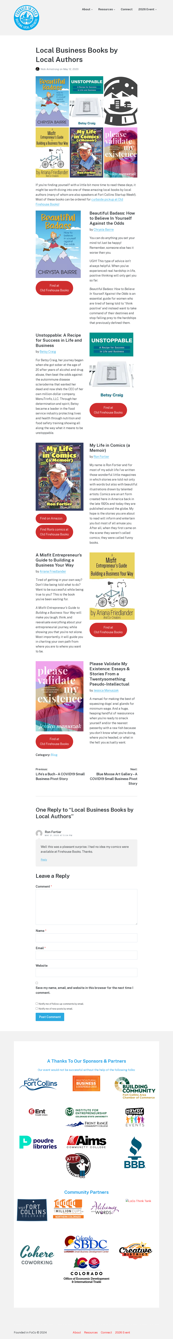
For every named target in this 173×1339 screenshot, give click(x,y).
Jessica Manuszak (106, 690)
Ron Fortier (101, 456)
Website (42, 965)
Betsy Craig (48, 351)
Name (41, 931)
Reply (44, 859)
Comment (44, 886)
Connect (127, 9)
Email (41, 948)
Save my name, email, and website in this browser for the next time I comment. (84, 990)
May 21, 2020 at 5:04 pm (58, 835)
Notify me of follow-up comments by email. (61, 1004)
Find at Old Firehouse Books (108, 410)
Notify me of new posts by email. (56, 1008)
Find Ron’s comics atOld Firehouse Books (54, 532)
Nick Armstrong (50, 69)
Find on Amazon (51, 518)
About (86, 9)
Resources (105, 9)
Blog (54, 755)
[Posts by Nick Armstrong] (38, 69)
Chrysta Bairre (104, 229)
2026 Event (146, 9)
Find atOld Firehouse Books (54, 288)
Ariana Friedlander (53, 571)
